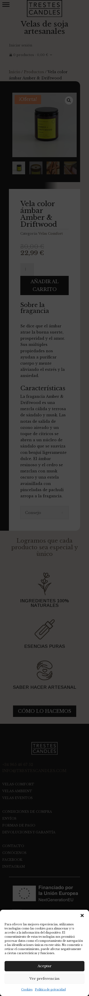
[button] (82, 915)
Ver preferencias (44, 978)
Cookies (27, 989)
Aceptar (45, 966)
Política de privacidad (50, 989)
